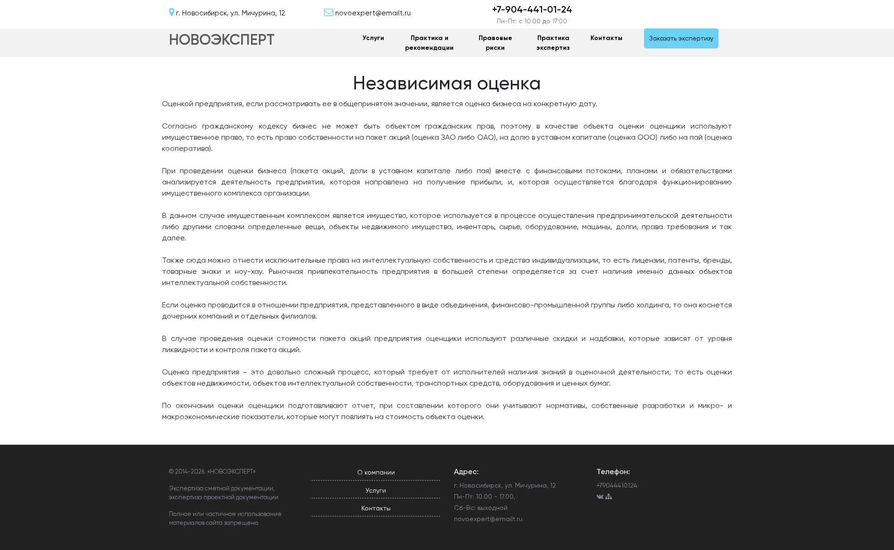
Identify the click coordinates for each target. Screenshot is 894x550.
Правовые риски (495, 43)
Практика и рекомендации (429, 43)
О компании (376, 472)
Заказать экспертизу (681, 38)
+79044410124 (616, 485)
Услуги (373, 38)
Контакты (606, 38)
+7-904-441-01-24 (532, 9)
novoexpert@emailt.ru (488, 519)
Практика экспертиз (553, 43)
